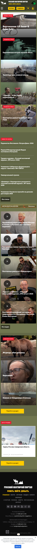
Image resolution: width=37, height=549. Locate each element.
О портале (7, 500)
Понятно (17, 546)
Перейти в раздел (12, 411)
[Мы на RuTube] (18, 508)
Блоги (32, 495)
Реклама (14, 500)
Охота (12, 495)
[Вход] (32, 8)
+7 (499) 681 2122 (21, 524)
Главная (6, 495)
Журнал (11, 8)
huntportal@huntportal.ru (20, 526)
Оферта (20, 500)
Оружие (19, 495)
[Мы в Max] (28, 508)
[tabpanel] (18, 441)
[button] (18, 541)
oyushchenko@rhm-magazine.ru (23, 516)
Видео (26, 495)
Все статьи (5, 199)
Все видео (5, 327)
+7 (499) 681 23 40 (21, 514)
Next (34, 439)
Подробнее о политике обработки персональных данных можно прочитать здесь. (18, 542)
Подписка (20, 8)
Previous (3, 439)
